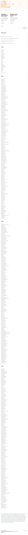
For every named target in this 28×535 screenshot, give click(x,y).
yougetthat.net (3, 256)
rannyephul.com (3, 155)
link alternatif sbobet (10, 521)
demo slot (2, 53)
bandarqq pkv (3, 522)
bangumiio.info (3, 184)
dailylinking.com (3, 392)
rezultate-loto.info (3, 428)
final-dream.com (3, 459)
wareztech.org (3, 246)
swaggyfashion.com (3, 157)
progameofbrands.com (4, 98)
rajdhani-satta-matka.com (4, 129)
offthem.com (2, 82)
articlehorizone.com (3, 416)
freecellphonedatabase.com (4, 240)
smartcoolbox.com (3, 339)
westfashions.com (3, 151)
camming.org (2, 374)
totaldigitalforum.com (3, 491)
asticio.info (2, 314)
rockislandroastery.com (4, 500)
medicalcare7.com (3, 115)
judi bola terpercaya (21, 520)
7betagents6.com (3, 418)
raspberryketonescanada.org (5, 477)
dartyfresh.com (3, 389)
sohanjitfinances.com (4, 340)
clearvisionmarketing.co (4, 456)
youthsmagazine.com (4, 270)
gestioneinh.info (3, 461)
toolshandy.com (3, 152)
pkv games (2, 69)
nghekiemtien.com (3, 168)
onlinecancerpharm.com (4, 295)
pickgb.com (2, 303)
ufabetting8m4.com (3, 432)
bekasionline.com (3, 85)
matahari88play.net (3, 268)
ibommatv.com (3, 83)
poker (2, 62)
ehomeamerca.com (3, 402)
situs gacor (2, 49)
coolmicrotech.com (3, 486)
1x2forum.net (2, 369)
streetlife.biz (2, 201)
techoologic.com (3, 476)
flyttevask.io (2, 208)
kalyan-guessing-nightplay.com (5, 123)
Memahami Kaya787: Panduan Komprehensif (7, 41)
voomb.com (2, 288)
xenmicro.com (3, 387)
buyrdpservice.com (3, 253)
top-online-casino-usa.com (4, 110)
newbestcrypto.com (3, 258)
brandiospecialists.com (4, 114)
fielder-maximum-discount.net (5, 142)
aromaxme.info (3, 181)
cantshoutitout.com (3, 88)
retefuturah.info (3, 448)
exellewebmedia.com (4, 242)
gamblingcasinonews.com (4, 96)
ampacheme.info (3, 179)
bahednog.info (3, 233)
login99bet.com (3, 370)
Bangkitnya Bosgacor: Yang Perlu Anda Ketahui (7, 43)
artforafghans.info (3, 173)
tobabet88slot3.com (3, 345)
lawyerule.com (3, 165)
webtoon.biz (2, 273)
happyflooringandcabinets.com (5, 298)
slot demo (2, 50)
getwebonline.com (3, 138)
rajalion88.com (3, 375)
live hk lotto (2, 67)
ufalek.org (2, 296)
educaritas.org (3, 383)
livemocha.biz (3, 200)
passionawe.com (3, 331)
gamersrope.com (3, 241)
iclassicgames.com (3, 260)
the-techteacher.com (3, 488)
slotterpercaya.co (3, 338)
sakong (2, 55)
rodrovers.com (3, 412)
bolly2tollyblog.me (3, 206)
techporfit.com (3, 84)
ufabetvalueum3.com (4, 434)
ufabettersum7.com (3, 351)
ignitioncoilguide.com (4, 504)
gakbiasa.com (3, 213)
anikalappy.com (3, 441)
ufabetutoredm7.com (3, 358)
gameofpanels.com (3, 124)
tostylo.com (2, 255)
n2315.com (2, 137)
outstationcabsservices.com (4, 483)
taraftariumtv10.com (3, 158)
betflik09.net (2, 385)
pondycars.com (3, 474)
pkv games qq (16, 521)
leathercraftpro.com (3, 326)
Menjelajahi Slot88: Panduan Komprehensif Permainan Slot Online (9, 38)
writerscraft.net (3, 130)
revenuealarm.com (3, 502)
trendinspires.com (3, 154)
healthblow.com (3, 127)
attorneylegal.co (3, 287)
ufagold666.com (3, 469)
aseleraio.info (3, 313)
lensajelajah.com (3, 384)
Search (2, 26)
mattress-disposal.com (4, 297)
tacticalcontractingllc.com (4, 343)
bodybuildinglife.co (3, 299)
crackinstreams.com (3, 420)
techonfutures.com (3, 475)
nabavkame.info (3, 212)
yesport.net (2, 254)
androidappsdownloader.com (5, 125)
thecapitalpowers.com (4, 344)
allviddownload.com (3, 94)
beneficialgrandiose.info (4, 186)
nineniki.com (2, 113)
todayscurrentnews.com (4, 346)
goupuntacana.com (3, 376)
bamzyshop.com (3, 473)
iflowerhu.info (3, 214)
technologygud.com (3, 301)
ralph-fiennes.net (3, 141)
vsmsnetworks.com (3, 81)
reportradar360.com (3, 156)
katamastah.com (3, 311)
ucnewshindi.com (3, 239)
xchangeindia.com (3, 485)
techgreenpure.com (3, 404)
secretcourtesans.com (4, 371)
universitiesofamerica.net (4, 97)
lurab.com (2, 503)
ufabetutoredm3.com (3, 357)
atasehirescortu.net (3, 284)
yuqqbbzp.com (3, 417)
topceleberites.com (3, 431)
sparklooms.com (3, 342)
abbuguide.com (3, 398)
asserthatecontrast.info (4, 182)
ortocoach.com (3, 330)
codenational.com (3, 498)
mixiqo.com (2, 328)
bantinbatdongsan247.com (4, 232)
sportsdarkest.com (3, 272)
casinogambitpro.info (4, 229)
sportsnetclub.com (3, 257)
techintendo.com (3, 403)
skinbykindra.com (3, 496)
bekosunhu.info (3, 185)
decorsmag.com (3, 95)
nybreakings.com (3, 482)
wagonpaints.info (3, 454)
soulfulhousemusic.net (4, 341)
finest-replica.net (3, 460)
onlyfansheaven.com (3, 139)
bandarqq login (7, 520)
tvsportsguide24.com (3, 290)
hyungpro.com (3, 275)
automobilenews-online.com (4, 489)
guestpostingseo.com (4, 228)
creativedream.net (3, 136)
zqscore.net (2, 312)
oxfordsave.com (3, 259)
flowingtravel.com (3, 112)
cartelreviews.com (3, 406)
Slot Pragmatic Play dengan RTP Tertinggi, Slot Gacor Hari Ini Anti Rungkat (5, 6)
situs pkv (8, 513)
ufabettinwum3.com (3, 353)
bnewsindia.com (3, 471)
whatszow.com (3, 401)
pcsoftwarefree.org (3, 391)
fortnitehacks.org (3, 194)
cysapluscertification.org (4, 193)
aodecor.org (2, 196)
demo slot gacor (3, 66)
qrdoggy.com (2, 300)
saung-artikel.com (3, 261)
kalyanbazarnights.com (4, 109)
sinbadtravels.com (3, 244)
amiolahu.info (3, 178)
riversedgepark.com (3, 377)
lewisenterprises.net (3, 390)
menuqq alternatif (3, 513)
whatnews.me (3, 458)
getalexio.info (3, 317)
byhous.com (2, 209)
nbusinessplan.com (3, 86)
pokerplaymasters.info (4, 230)
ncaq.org (2, 386)
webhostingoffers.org (4, 400)
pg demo (2, 68)
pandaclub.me (3, 207)
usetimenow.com (3, 126)
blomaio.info (2, 187)
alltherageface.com (3, 497)
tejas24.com (2, 170)
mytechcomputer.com (4, 505)
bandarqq (2, 52)
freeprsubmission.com (4, 468)
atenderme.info (3, 183)
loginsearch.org (3, 195)
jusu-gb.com (2, 225)
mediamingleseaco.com (4, 166)
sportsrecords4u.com (4, 430)
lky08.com (2, 140)
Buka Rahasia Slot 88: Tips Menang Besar (6, 36)
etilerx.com (2, 444)
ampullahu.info (3, 180)
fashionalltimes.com (3, 490)
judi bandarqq (3, 56)
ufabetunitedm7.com (3, 355)
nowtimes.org (3, 198)
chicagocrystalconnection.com (5, 215)
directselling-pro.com (4, 501)
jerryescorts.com (3, 286)
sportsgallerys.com (3, 281)
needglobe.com (3, 329)
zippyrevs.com (3, 101)
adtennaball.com (3, 116)
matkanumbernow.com (4, 102)
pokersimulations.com (4, 426)
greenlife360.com (3, 87)
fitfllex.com (2, 143)
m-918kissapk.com (3, 211)
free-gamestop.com (3, 243)
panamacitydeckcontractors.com (5, 150)
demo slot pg (2, 65)
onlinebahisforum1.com (4, 372)
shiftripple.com (3, 337)
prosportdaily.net (3, 462)
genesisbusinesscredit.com (4, 144)
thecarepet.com (3, 226)
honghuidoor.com (3, 111)
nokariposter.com (3, 122)
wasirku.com (2, 169)
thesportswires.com (3, 274)
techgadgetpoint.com (4, 289)
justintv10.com (3, 164)
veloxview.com (3, 360)
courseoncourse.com (4, 231)
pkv (17, 513)
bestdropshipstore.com (4, 405)
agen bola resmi (3, 54)
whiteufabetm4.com (3, 440)
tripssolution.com (3, 413)
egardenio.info (3, 315)
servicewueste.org (3, 100)
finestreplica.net (3, 445)
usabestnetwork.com (3, 247)
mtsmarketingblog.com (4, 167)
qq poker (20, 521)
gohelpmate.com (3, 128)
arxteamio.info (3, 316)
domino (2, 70)
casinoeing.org (3, 199)
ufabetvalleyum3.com (4, 359)
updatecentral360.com (4, 310)
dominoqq (23, 521)
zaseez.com (2, 378)
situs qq (2, 51)
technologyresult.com (4, 399)
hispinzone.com (3, 108)
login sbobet (5, 521)
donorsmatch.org (3, 197)
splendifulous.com (3, 429)
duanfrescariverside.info (4, 443)
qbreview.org (2, 99)
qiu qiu (2, 63)
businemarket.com (3, 267)
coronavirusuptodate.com (4, 419)
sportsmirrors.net (3, 282)
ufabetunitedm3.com (3, 354)
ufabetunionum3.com (4, 433)
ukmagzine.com (3, 245)
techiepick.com (3, 472)
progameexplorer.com (4, 499)
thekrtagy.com (3, 484)
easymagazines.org (3, 323)
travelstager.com (3, 153)
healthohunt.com (3, 447)
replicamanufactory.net (4, 427)
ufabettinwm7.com (3, 352)
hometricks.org (3, 325)
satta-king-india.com (3, 414)
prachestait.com (3, 172)
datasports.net (3, 283)
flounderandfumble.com (4, 446)
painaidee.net (3, 271)
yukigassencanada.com (4, 415)
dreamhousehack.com (4, 487)
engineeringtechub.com (4, 285)
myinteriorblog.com (3, 470)
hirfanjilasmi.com (3, 324)
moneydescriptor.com (4, 269)
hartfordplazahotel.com (4, 210)
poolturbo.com (3, 171)
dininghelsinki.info (3, 442)
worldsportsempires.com (4, 309)
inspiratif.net (2, 80)
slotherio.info (2, 192)
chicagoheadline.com (4, 373)
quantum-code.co (3, 457)
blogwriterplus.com (3, 227)
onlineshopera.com (3, 388)
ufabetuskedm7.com (3, 356)
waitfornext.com (3, 455)
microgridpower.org (3, 327)
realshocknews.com (3, 302)
